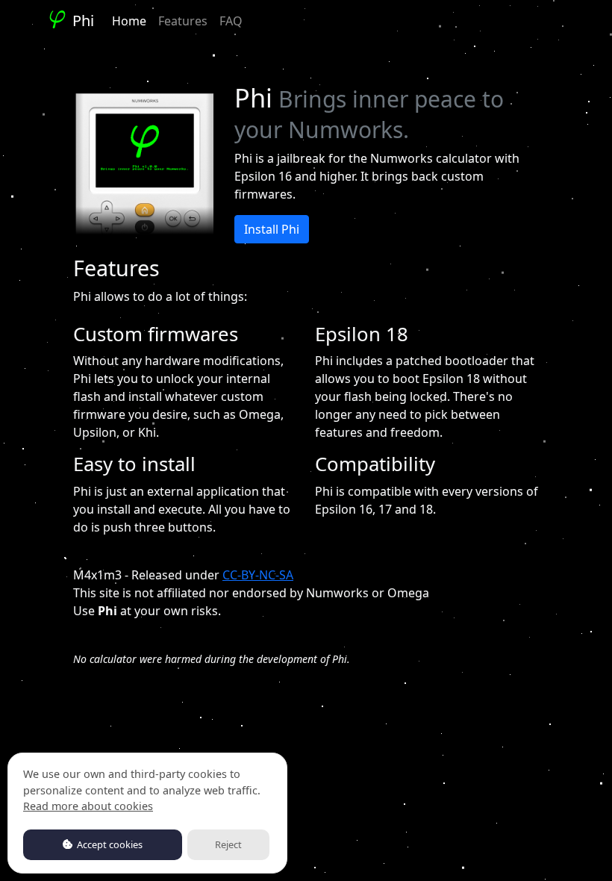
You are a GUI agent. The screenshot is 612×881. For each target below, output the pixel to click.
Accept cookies (109, 844)
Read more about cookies (88, 806)
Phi (81, 20)
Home (129, 21)
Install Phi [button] (271, 229)
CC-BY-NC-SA (257, 575)
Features (182, 21)
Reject (228, 844)
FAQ (231, 21)
